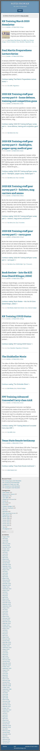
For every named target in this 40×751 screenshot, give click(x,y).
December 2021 (7, 621)
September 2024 (7, 568)
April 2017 (5, 718)
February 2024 (6, 580)
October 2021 (6, 625)
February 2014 (6, 739)
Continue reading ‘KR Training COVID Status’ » (17, 344)
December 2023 (7, 583)
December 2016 (7, 725)
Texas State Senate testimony (18, 440)
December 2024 (7, 564)
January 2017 (6, 723)
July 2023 (5, 592)
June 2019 (5, 673)
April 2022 (5, 614)
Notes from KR (20, 3)
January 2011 (6, 742)
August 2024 (6, 569)
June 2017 (5, 715)
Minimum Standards (11, 42)
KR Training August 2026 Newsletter (12, 480)
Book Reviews (17, 40)
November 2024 (7, 566)
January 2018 (6, 703)
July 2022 (5, 609)
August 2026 (6, 536)
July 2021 (5, 630)
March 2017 (6, 720)
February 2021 (6, 639)
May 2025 (5, 556)
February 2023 (6, 601)
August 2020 (6, 649)
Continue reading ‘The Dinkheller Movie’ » (15, 384)
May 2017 (5, 717)
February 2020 (6, 659)
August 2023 (6, 590)
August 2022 (6, 607)
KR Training (10, 746)
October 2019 (6, 666)
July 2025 (5, 552)
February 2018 (6, 701)
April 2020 (5, 656)
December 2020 (7, 642)
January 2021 (6, 640)
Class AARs (23, 40)
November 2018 (7, 685)
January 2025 (6, 562)
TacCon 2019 (6, 520)
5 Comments (29, 264)
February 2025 (6, 561)
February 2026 (6, 543)
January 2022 (6, 620)
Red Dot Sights (19, 264)
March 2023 (6, 599)
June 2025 (5, 554)
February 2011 (6, 741)
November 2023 (7, 585)
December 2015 (7, 734)
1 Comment (21, 177)
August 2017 (6, 711)
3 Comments (21, 222)
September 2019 (7, 668)
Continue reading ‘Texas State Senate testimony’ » (18, 466)
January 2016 (6, 732)
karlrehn (8, 27)
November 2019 (7, 665)
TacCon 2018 (6, 518)
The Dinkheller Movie (14, 356)
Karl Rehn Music (20, 746)
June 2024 (5, 573)
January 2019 (6, 682)
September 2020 (7, 647)
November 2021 (7, 623)
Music (18, 42)
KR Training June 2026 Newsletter (11, 486)
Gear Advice (10, 133)
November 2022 (7, 604)
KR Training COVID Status (16, 316)
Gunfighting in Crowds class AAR (11, 484)
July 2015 (5, 736)
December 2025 (7, 547)
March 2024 (6, 578)
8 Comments (25, 348)
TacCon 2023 (6, 525)
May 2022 (5, 613)
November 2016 (7, 727)
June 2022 (5, 611)
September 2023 (7, 588)
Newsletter (22, 42)
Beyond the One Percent (8, 494)
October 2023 (6, 587)
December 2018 (7, 684)
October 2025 (6, 549)
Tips (33, 42)
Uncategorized (6, 528)
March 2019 (6, 678)
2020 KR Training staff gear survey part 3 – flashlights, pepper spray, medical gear (17, 145)
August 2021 (6, 628)
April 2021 (5, 635)
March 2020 (6, 658)
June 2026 (5, 540)
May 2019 (5, 675)
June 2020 (5, 652)
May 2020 (5, 654)
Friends (4, 501)
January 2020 (6, 661)
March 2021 (6, 637)
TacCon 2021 (6, 522)
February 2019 (6, 680)
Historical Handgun (32, 308)
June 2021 (5, 632)
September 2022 (7, 606)
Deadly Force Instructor (19, 308)
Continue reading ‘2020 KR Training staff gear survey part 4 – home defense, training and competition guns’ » (20, 126)
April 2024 (5, 576)
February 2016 (6, 730)
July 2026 (5, 538)
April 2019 (5, 677)
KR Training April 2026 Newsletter (11, 487)
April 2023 (5, 597)
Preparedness (28, 42)
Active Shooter (10, 40)
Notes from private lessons (9, 513)
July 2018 (5, 692)
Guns (28, 40)
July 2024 (5, 571)
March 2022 (6, 616)
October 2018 (6, 687)
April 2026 (5, 542)
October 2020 (6, 646)
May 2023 (5, 595)
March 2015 (6, 737)
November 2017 (7, 706)
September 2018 (7, 689)
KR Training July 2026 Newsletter (11, 482)
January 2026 (6, 545)
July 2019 (5, 672)
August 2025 (6, 550)
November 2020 (7, 644)
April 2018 (5, 697)
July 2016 (5, 729)
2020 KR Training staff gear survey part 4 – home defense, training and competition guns (19, 97)
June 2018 (5, 694)
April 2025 (5, 557)
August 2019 (6, 670)
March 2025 (6, 559)
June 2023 (5, 594)
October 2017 (6, 708)
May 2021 (5, 633)
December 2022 (7, 602)
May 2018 (5, 696)
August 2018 (6, 691)
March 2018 (6, 699)
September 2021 (7, 627)
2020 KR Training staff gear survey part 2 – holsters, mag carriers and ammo (18, 190)
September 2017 (7, 710)
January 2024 (6, 581)
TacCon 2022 (6, 523)
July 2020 (5, 651)
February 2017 (6, 722)
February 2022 (6, 618)
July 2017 (5, 713)
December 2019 (7, 663)
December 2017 (7, 704)
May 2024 (5, 575)
